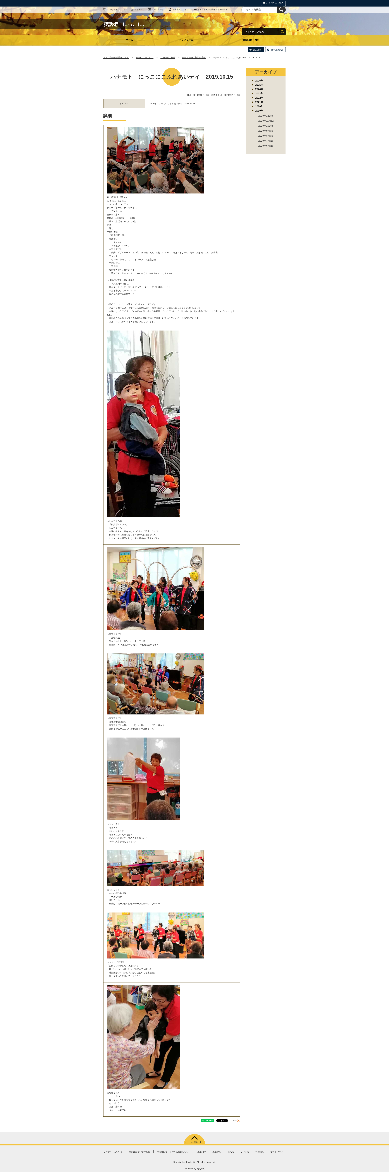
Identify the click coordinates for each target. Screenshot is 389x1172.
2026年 (259, 80)
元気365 (201, 1168)
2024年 (259, 89)
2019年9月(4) (265, 130)
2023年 (259, 93)
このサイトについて (117, 9)
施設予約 (216, 1151)
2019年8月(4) (265, 135)
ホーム (129, 40)
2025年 (259, 85)
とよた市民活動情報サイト (116, 57)
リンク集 (244, 1151)
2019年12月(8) (266, 115)
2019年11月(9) (266, 120)
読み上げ (257, 49)
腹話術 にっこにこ (144, 57)
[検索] (281, 10)
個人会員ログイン (180, 9)
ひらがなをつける (274, 3)
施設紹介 (201, 1151)
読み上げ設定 (277, 49)
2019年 (259, 110)
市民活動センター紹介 (139, 1151)
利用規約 (259, 1151)
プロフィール (186, 40)
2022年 (259, 98)
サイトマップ (276, 1151)
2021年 (259, 102)
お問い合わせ (158, 9)
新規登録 (139, 9)
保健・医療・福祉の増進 (194, 57)
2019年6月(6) (265, 145)
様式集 (230, 1151)
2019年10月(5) (266, 125)
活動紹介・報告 (251, 40)
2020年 (259, 106)
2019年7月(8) (265, 140)
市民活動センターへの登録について (174, 1151)
